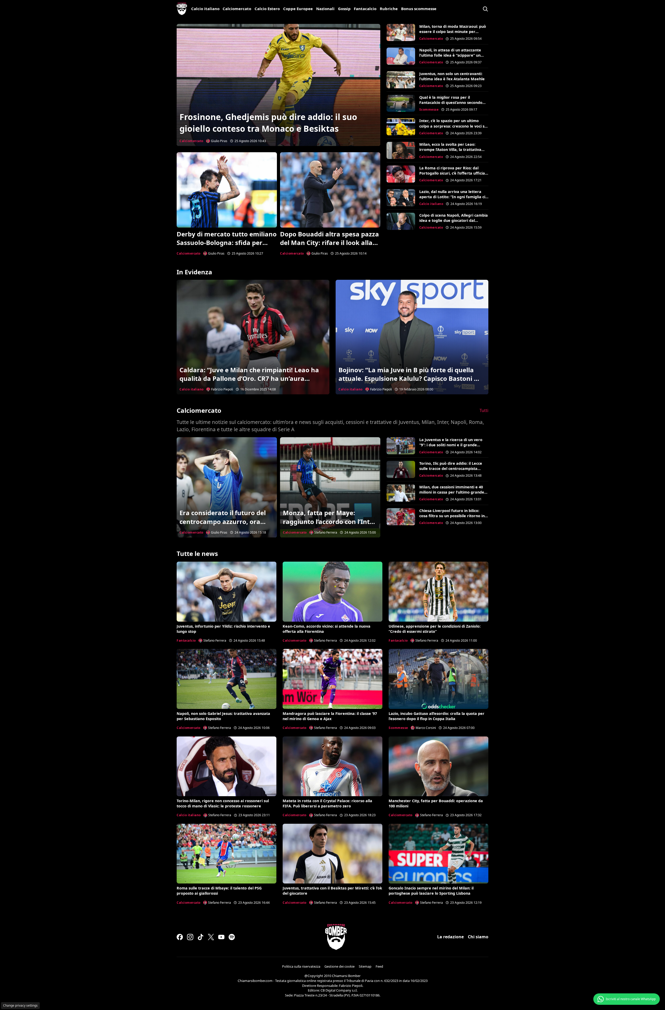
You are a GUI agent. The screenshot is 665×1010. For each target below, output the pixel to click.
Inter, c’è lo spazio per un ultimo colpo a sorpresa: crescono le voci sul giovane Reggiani (453, 126)
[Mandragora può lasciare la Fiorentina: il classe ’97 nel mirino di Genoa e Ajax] (332, 679)
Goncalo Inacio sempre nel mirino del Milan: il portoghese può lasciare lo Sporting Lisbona (431, 891)
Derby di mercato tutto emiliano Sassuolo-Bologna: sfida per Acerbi (227, 243)
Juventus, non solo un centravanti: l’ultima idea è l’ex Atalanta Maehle (452, 76)
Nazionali (325, 8)
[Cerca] (485, 9)
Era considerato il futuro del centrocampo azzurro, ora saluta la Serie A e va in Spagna (222, 525)
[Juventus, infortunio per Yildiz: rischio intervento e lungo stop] (226, 591)
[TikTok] (200, 937)
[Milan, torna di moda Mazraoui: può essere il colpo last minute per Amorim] (401, 32)
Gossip (344, 8)
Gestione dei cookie (339, 966)
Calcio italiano (205, 8)
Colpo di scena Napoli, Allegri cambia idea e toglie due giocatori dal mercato (453, 220)
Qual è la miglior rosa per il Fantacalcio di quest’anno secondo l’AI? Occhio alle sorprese (450, 102)
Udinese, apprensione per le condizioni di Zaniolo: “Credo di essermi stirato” (435, 629)
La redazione (450, 937)
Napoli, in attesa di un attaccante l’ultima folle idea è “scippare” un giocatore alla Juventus (450, 55)
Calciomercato (237, 8)
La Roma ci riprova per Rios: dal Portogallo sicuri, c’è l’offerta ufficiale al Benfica (453, 173)
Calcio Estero (267, 8)
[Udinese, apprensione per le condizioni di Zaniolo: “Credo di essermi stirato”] (438, 591)
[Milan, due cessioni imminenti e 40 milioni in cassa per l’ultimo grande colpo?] (401, 493)
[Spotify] (232, 937)
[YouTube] (221, 937)
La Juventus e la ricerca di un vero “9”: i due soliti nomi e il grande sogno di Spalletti (450, 445)
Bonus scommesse (418, 8)
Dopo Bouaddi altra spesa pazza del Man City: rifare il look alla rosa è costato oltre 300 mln (329, 243)
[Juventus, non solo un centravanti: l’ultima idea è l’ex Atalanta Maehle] (401, 79)
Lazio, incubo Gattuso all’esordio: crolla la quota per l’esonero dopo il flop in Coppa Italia (436, 716)
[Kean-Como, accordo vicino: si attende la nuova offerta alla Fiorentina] (332, 591)
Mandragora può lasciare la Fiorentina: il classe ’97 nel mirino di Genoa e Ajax (330, 716)
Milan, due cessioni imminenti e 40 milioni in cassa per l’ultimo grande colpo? (451, 492)
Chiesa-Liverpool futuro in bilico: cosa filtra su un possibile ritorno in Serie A (452, 515)
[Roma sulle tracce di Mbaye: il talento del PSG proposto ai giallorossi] (226, 853)
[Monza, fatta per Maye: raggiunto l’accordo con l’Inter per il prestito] (330, 487)
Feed (379, 966)
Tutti (484, 410)
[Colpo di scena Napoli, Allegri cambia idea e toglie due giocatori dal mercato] (401, 221)
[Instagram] (190, 937)
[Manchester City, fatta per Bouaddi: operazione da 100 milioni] (438, 766)
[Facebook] (180, 937)
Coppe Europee (298, 8)
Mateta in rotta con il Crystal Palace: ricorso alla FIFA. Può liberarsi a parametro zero (327, 803)
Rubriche (389, 8)
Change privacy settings (20, 1005)
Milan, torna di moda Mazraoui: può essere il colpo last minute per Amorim (452, 31)
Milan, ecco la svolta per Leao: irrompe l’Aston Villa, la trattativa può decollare (450, 149)
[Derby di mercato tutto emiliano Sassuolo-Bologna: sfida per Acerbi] (227, 190)
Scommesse (429, 109)
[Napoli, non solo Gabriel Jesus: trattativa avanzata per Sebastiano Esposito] (226, 679)
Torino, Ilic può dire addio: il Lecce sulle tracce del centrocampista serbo (450, 468)
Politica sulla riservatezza (301, 966)
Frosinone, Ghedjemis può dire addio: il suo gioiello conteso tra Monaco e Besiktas (268, 122)
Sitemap (365, 966)
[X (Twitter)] (211, 937)
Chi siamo (478, 937)
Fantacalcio (365, 8)
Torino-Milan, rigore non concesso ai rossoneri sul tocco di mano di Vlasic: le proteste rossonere (223, 803)
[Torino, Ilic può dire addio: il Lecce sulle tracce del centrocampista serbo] (401, 469)
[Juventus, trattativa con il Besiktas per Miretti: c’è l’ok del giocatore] (332, 853)
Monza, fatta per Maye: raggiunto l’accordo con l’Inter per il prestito (329, 521)
